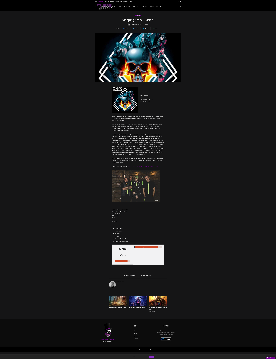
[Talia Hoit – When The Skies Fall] (138, 301)
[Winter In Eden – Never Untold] (118, 301)
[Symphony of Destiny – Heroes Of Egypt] (158, 301)
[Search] (180, 7)
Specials (159, 6)
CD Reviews (138, 15)
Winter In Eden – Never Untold (117, 308)
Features (144, 6)
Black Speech (150, 349)
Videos (152, 6)
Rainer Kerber (134, 24)
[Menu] (96, 1)
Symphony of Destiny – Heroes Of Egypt (158, 308)
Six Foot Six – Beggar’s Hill (129, 275)
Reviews (135, 6)
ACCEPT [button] (151, 357)
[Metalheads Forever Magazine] (105, 7)
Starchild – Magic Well (146, 275)
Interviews (127, 6)
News (119, 6)
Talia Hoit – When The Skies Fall (138, 308)
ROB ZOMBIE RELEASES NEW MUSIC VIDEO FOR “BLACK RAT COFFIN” (118, 1)
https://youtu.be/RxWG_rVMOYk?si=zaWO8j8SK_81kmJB (143, 166)
